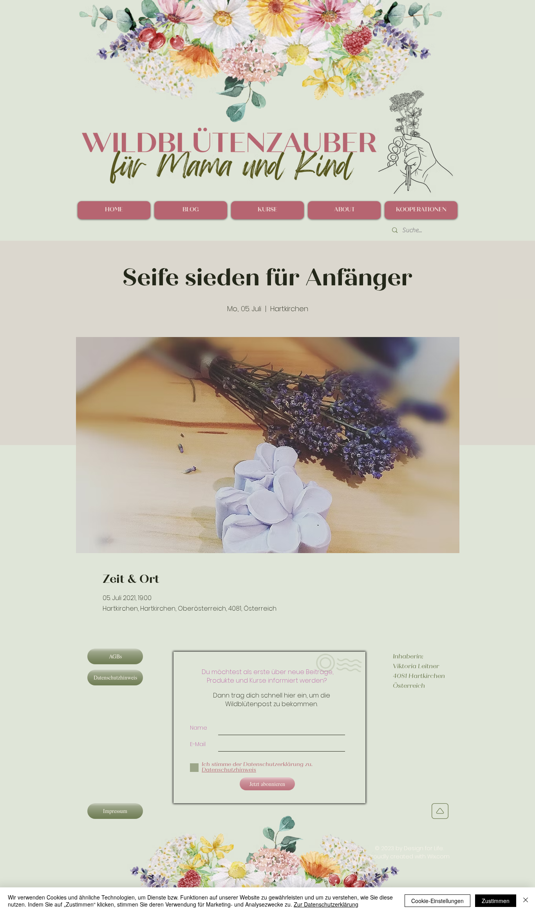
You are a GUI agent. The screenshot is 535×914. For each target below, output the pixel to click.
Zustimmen (496, 901)
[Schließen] (525, 901)
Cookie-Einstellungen (437, 901)
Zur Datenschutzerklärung (326, 904)
